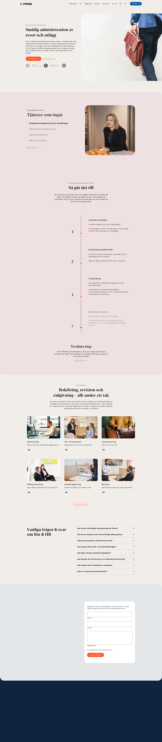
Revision (66, 708)
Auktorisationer (123, 699)
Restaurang (104, 701)
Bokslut (47, 706)
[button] (73, 4)
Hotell (102, 706)
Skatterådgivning (87, 694)
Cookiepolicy (68, 729)
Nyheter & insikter (124, 704)
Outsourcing (104, 714)
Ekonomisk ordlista (124, 706)
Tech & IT (103, 694)
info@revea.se (34, 647)
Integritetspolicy (58, 729)
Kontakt (121, 709)
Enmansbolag (105, 704)
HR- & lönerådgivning (70, 699)
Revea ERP (104, 711)
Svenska (102, 729)
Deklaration (48, 704)
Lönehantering (68, 694)
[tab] (52, 123)
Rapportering (49, 699)
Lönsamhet (85, 701)
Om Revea (122, 694)
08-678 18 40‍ (30, 704)
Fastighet (103, 709)
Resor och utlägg (69, 697)
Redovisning (48, 697)
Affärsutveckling (87, 699)
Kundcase (122, 701)
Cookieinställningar (80, 729)
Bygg (102, 697)
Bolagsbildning (86, 697)
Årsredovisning (49, 701)
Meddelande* (91, 645)
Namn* (89, 618)
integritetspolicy (107, 650)
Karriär (121, 697)
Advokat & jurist (105, 699)
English (108, 729)
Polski (114, 729)
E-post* (89, 628)
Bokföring (48, 694)
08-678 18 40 (48, 647)
